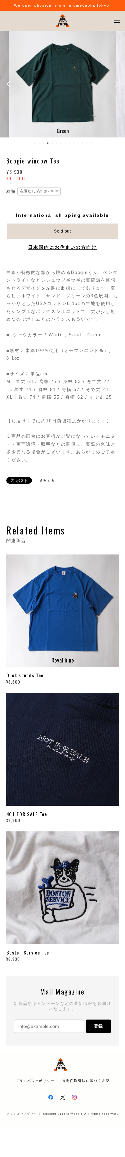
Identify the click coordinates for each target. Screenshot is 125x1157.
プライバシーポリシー (35, 1081)
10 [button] (74, 143)
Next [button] (115, 84)
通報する (47, 480)
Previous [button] (10, 84)
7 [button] (61, 143)
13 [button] (87, 143)
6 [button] (56, 143)
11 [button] (78, 143)
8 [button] (65, 143)
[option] (62, 84)
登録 (98, 1026)
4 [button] (48, 143)
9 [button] (69, 143)
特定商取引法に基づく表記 (86, 1081)
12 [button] (82, 143)
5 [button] (52, 143)
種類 (11, 191)
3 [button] (43, 143)
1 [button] (35, 143)
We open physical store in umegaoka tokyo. (62, 5)
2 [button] (39, 143)
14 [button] (91, 143)
